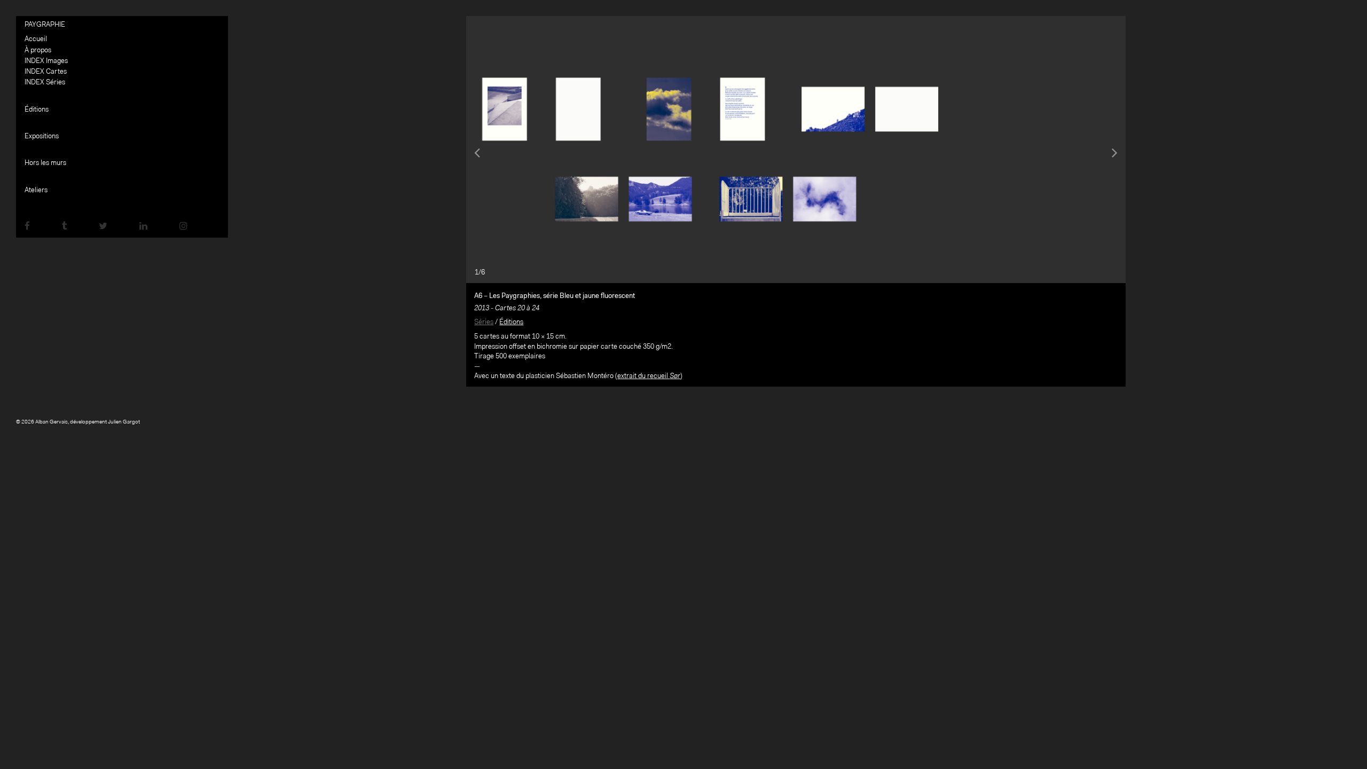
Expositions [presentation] (42, 136)
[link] (27, 226)
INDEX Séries (45, 82)
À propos (38, 50)
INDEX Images (46, 61)
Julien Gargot (124, 422)
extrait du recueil (648, 376)
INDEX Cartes (46, 71)
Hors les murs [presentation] (45, 163)
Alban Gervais (51, 422)
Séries (483, 322)
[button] (515, 149)
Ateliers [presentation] (36, 190)
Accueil (36, 39)
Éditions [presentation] (37, 109)
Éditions (511, 322)
